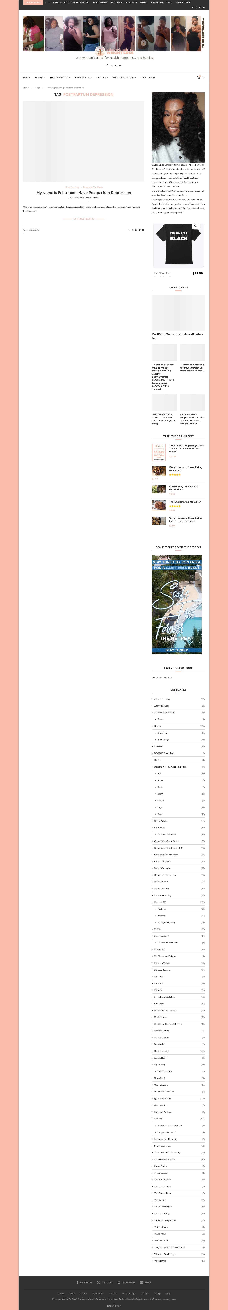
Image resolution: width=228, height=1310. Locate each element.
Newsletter (157, 2)
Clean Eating (98, 1293)
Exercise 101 (82, 77)
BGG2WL (179, 746)
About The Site (179, 705)
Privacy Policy (183, 2)
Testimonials (179, 1172)
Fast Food (179, 949)
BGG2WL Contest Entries (181, 1125)
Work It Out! (179, 1260)
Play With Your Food (179, 1091)
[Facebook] (192, 7)
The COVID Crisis (179, 1186)
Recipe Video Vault (181, 1132)
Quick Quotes (179, 1105)
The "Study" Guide (179, 1179)
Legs (181, 807)
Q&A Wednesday (179, 1098)
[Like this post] (129, 229)
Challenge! (179, 827)
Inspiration (179, 1044)
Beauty (39, 77)
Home (26, 77)
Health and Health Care (179, 1010)
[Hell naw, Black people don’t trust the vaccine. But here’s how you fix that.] (192, 402)
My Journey (179, 1064)
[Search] (203, 77)
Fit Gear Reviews (179, 969)
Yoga (181, 814)
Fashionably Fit (179, 935)
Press (170, 2)
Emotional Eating (123, 77)
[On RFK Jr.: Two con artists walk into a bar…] (178, 313)
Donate (144, 2)
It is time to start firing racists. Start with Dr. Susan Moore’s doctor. (192, 367)
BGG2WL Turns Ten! (179, 753)
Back (181, 787)
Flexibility (179, 976)
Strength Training (181, 922)
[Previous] (45, 2)
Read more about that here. (174, 195)
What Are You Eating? (179, 1254)
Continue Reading (84, 219)
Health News (179, 1017)
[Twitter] (196, 7)
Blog (168, 1293)
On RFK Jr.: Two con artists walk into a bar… (177, 336)
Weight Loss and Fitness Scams (179, 1247)
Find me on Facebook (162, 677)
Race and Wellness (179, 1111)
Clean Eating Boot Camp (179, 841)
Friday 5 (179, 989)
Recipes (101, 77)
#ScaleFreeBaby (179, 699)
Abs (181, 773)
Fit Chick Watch (179, 962)
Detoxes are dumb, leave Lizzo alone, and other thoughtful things (164, 419)
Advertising (117, 2)
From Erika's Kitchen (179, 996)
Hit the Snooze (179, 1037)
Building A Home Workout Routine (179, 766)
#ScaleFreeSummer (181, 834)
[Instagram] (200, 7)
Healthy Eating (59, 77)
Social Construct (179, 1145)
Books (179, 759)
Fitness (145, 1293)
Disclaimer (131, 2)
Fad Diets (179, 929)
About (72, 1293)
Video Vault (179, 1233)
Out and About (179, 1084)
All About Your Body (179, 712)
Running (181, 915)
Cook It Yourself (179, 861)
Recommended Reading (179, 1138)
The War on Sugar (179, 1213)
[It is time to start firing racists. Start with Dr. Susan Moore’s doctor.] (192, 352)
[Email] (204, 7)
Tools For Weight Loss (179, 1220)
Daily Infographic (179, 868)
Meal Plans (148, 77)
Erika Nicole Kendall (89, 197)
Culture (113, 1293)
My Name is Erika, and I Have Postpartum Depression (83, 192)
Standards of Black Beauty (179, 1152)
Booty (181, 793)
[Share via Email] (143, 229)
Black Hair (181, 732)
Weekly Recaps (181, 1071)
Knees (181, 719)
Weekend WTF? (179, 1240)
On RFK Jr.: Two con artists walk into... (72, 3)
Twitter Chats (179, 1226)
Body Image (181, 739)
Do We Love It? (179, 888)
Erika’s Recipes (129, 1293)
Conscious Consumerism (179, 854)
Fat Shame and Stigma (179, 956)
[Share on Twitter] (136, 229)
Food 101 (179, 983)
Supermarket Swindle (179, 1159)
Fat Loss (181, 908)
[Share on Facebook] (132, 229)
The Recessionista (179, 1206)
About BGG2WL (100, 2)
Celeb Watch (179, 820)
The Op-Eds (179, 1199)
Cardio (181, 800)
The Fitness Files (179, 1193)
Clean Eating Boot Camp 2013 (179, 847)
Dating (157, 1293)
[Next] (48, 2)
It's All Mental (179, 1050)
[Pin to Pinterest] (140, 229)
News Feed (179, 1078)
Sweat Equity (179, 1166)
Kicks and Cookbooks (181, 942)
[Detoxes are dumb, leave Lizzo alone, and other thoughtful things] (164, 402)
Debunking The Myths (179, 874)
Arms (181, 780)
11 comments (32, 229)
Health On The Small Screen (179, 1023)
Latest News (179, 1057)
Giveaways (179, 1003)
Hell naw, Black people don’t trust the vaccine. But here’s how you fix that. (192, 419)
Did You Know (179, 881)
